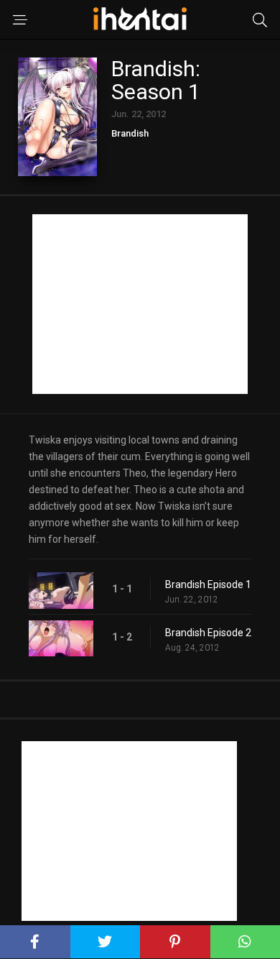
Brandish (130, 133)
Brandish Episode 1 (208, 584)
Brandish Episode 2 (208, 632)
